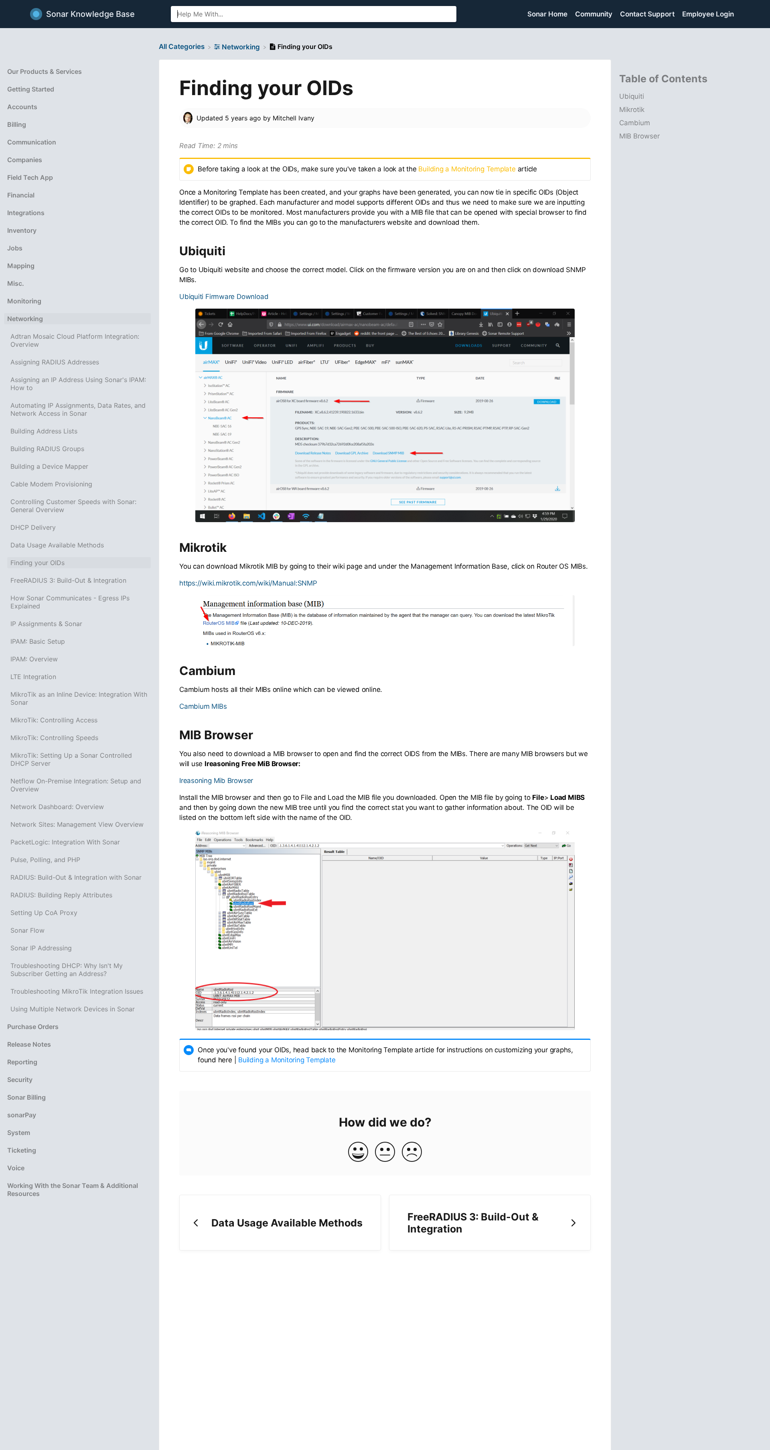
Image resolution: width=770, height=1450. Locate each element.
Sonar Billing (26, 1097)
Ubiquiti (631, 97)
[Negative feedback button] (411, 1152)
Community (594, 14)
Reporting (22, 1062)
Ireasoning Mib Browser (216, 781)
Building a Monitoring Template (466, 169)
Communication (31, 142)
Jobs (14, 248)
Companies (24, 160)
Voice (15, 1168)
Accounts (22, 107)
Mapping (20, 266)
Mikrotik (631, 110)
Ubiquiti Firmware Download (223, 297)
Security (19, 1080)
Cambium (634, 123)
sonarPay (21, 1115)
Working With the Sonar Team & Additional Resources (72, 1190)
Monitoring (24, 301)
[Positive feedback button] (358, 1152)
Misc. (15, 283)
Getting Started (30, 89)
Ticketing (21, 1150)
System (18, 1133)
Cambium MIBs (203, 706)
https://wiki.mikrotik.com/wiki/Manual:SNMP (248, 583)
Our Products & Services (44, 71)
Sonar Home (548, 14)
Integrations (26, 213)
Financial (20, 195)
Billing (16, 124)
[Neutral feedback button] (385, 1152)
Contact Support (648, 14)
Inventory (21, 230)
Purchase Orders (33, 1027)
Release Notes (29, 1044)
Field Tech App (30, 177)
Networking (25, 319)
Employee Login (708, 14)
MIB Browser (639, 136)
